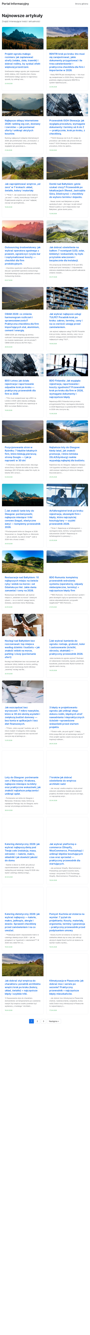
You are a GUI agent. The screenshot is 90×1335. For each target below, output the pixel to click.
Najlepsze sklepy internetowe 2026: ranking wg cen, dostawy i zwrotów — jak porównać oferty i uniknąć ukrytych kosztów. (22, 127)
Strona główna (81, 4)
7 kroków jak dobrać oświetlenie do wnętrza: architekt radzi (62, 780)
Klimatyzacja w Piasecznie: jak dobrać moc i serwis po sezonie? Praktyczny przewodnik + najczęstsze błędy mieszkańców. (66, 987)
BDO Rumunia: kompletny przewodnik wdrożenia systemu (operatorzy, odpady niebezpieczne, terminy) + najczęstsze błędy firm (66, 584)
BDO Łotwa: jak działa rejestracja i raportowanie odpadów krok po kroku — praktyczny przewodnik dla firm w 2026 (20, 387)
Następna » (54, 1021)
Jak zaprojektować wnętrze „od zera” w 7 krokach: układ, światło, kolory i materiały (22, 187)
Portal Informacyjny (15, 3)
